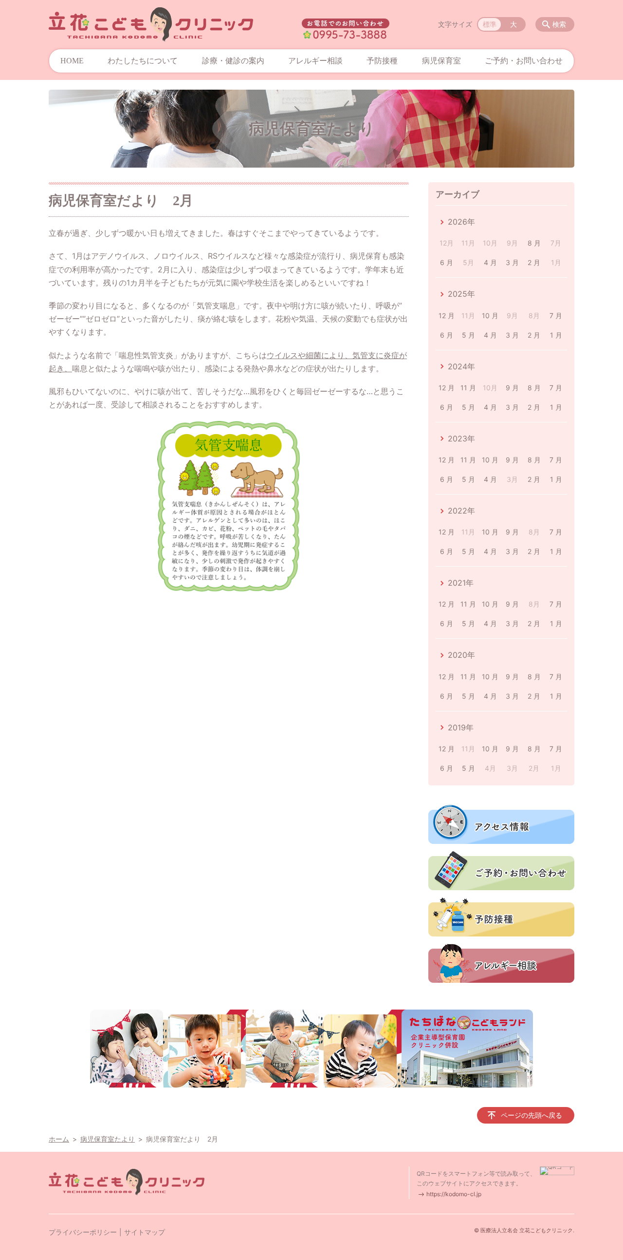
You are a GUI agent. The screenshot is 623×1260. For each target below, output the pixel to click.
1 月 (556, 335)
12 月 (447, 315)
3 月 (512, 262)
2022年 (461, 510)
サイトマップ (144, 1232)
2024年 (461, 366)
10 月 (490, 315)
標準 (489, 24)
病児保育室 (441, 61)
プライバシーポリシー (83, 1232)
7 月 (556, 315)
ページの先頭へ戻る (531, 1115)
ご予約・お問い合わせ (524, 61)
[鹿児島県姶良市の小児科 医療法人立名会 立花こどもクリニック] (151, 24)
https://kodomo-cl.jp (453, 1194)
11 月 (468, 387)
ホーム (59, 1139)
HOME (72, 61)
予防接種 (382, 61)
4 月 (490, 262)
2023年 (461, 438)
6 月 (446, 262)
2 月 (534, 262)
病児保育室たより (107, 1139)
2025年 (461, 294)
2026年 (461, 222)
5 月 (468, 335)
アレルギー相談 (315, 61)
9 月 (512, 387)
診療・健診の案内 (233, 61)
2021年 (461, 583)
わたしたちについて (143, 61)
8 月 (534, 243)
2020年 (461, 655)
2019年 (461, 727)
